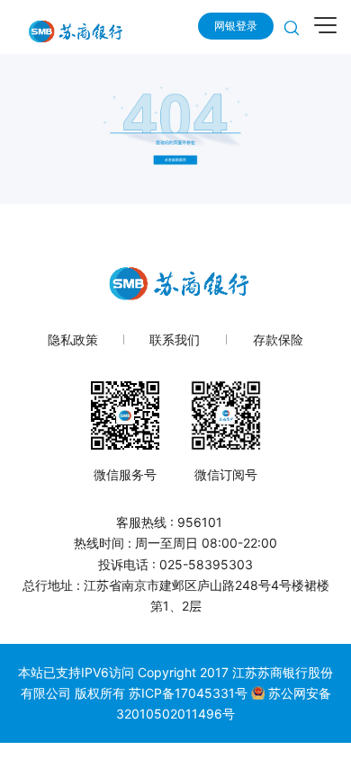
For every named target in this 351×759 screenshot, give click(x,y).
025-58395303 (206, 564)
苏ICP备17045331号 (190, 693)
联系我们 (174, 339)
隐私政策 (73, 339)
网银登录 (235, 25)
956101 (199, 522)
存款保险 (278, 339)
